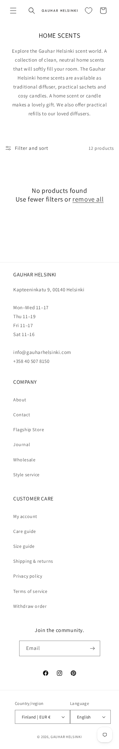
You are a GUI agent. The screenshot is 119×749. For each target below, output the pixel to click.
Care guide (24, 531)
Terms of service (30, 591)
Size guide (24, 546)
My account (25, 516)
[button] (13, 10)
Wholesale (24, 460)
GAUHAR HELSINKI (66, 736)
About (19, 400)
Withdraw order (30, 606)
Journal (21, 444)
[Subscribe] (92, 648)
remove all (87, 199)
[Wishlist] (88, 10)
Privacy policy (27, 576)
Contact (21, 415)
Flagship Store (28, 429)
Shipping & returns (33, 561)
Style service (26, 475)
